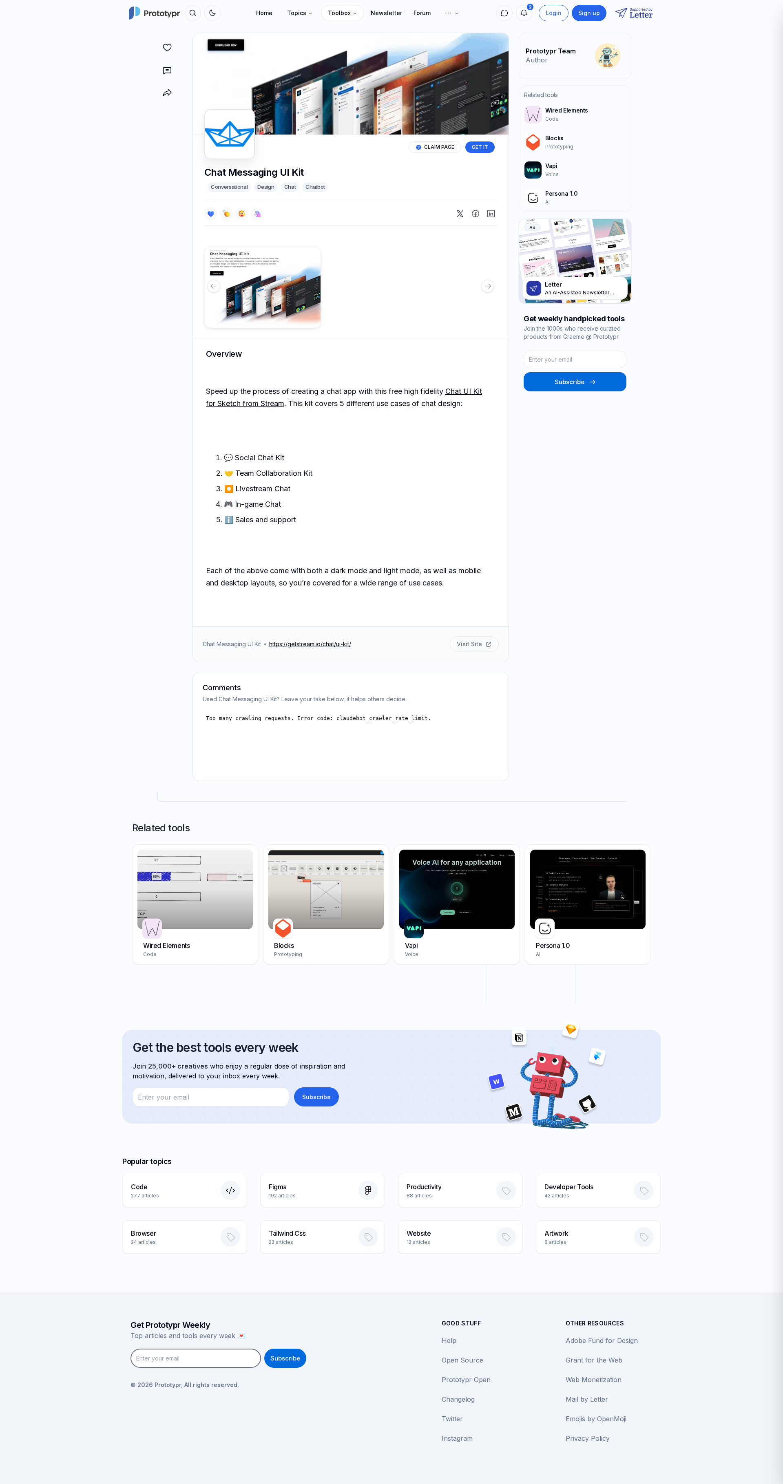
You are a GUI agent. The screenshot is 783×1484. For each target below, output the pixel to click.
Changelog (458, 1399)
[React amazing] (257, 213)
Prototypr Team (551, 51)
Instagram (457, 1438)
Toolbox (339, 12)
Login (554, 12)
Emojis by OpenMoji (596, 1419)
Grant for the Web (594, 1360)
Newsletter (386, 12)
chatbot (315, 186)
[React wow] (241, 213)
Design (265, 186)
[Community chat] (504, 13)
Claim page (439, 147)
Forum (422, 12)
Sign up (589, 12)
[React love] (210, 213)
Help (449, 1340)
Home (264, 12)
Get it (480, 147)
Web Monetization (594, 1380)
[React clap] (226, 213)
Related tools (540, 94)
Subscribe (569, 382)
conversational (229, 186)
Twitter (452, 1419)
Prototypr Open (466, 1380)
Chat (290, 186)
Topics (296, 12)
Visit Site (469, 643)
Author (537, 60)
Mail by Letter (587, 1399)
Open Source (462, 1360)
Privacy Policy (588, 1438)
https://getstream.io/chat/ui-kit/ (310, 643)
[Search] (193, 13)
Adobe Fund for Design (602, 1340)
